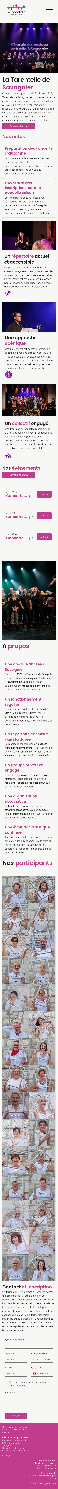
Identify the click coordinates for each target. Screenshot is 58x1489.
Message (10, 1392)
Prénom (9, 1353)
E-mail (8, 1367)
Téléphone (36, 1367)
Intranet (6, 1455)
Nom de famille (39, 1353)
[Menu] (48, 9)
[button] (17, 495)
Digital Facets (49, 1483)
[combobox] (29, 1345)
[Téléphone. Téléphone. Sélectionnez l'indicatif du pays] (35, 1373)
